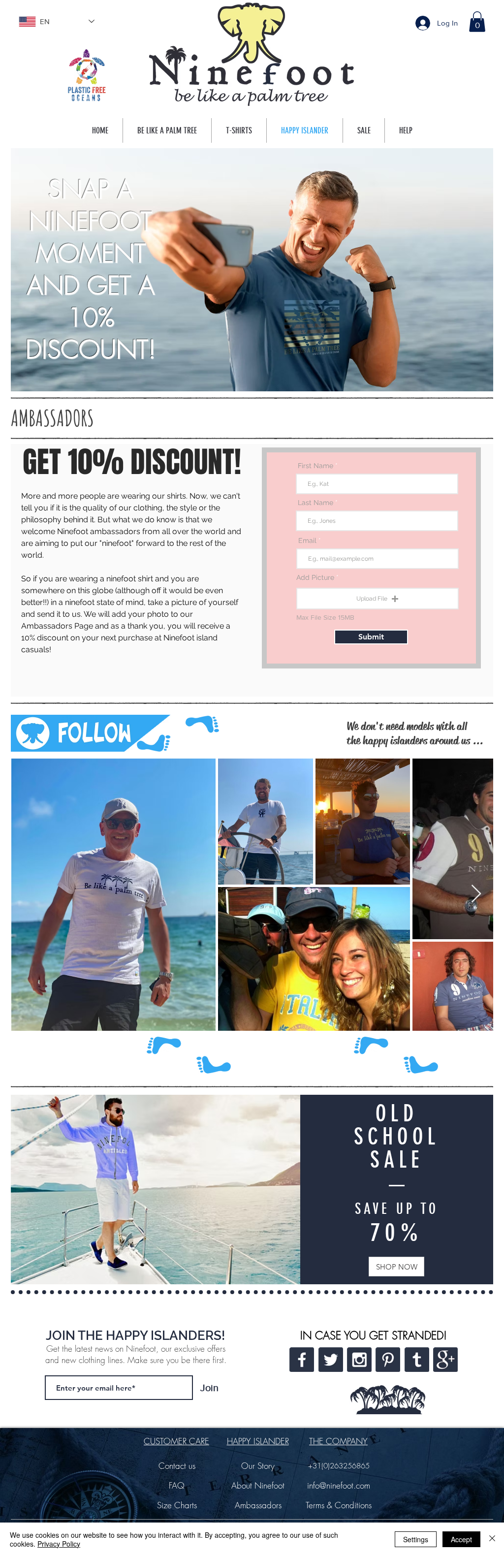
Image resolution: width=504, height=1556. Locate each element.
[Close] (492, 1539)
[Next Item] (476, 894)
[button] (477, 21)
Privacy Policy (58, 1544)
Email (307, 540)
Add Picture (315, 577)
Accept (461, 1539)
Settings (415, 1539)
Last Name (315, 502)
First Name (315, 465)
